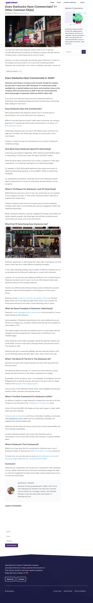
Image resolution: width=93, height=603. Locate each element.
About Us (10, 579)
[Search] (84, 52)
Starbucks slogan (11, 459)
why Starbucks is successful (48, 456)
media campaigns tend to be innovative (27, 312)
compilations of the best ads (38, 403)
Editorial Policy (68, 591)
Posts (59, 2)
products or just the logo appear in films (32, 298)
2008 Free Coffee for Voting (40, 451)
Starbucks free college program (26, 384)
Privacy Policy (57, 591)
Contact (21, 579)
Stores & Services (70, 2)
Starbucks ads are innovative (15, 416)
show (20, 71)
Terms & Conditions (80, 591)
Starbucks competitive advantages (34, 459)
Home (52, 2)
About (82, 2)
